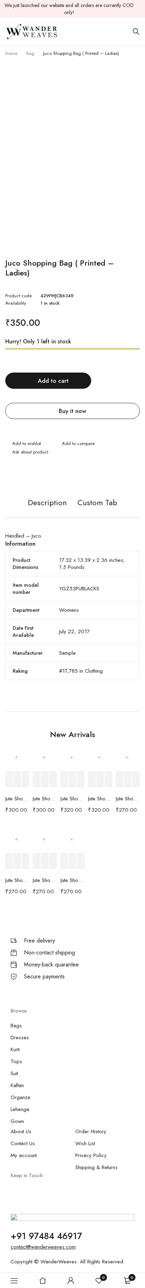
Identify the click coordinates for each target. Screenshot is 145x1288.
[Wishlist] (23, 444)
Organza (20, 1097)
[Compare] (75, 444)
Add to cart (53, 380)
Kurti (15, 1049)
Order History (90, 1131)
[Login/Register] (71, 1281)
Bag (30, 53)
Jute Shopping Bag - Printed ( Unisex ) (17, 798)
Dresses (20, 1037)
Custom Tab (97, 502)
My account (24, 1155)
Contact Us (23, 1143)
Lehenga (20, 1109)
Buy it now (72, 411)
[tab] (47, 505)
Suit (14, 1073)
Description (47, 502)
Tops (16, 1061)
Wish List (85, 1143)
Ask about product (30, 452)
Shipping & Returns (96, 1167)
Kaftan (17, 1085)
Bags (16, 1025)
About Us (21, 1131)
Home (11, 53)
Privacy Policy (91, 1155)
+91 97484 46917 (46, 1236)
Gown (17, 1121)
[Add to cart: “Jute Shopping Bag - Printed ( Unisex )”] (9, 779)
